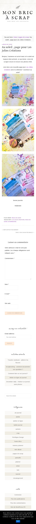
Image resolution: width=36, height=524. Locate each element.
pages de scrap (7, 44)
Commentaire (9, 258)
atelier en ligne (18, 421)
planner (18, 462)
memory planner (18, 445)
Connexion (18, 495)
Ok (18, 521)
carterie (18, 429)
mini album (18, 449)
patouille (18, 457)
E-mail (7, 294)
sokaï (18, 466)
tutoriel (18, 474)
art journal (18, 413)
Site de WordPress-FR (18, 507)
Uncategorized (18, 478)
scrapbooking (12, 221)
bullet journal (18, 425)
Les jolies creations (18, 219)
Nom (7, 284)
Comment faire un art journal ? (18, 373)
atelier (18, 417)
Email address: (10, 333)
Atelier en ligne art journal (18, 377)
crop (18, 433)
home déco (18, 441)
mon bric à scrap (18, 15)
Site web (7, 303)
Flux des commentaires (18, 503)
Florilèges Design (18, 437)
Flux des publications (18, 499)
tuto (18, 470)
